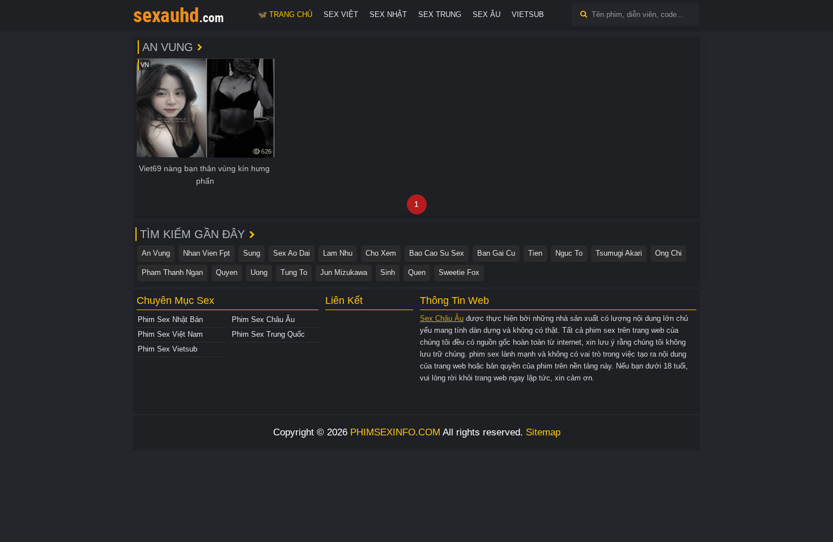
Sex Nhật (388, 14)
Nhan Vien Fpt (206, 253)
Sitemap (543, 432)
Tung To (293, 272)
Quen (417, 272)
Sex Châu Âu (442, 318)
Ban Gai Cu (496, 253)
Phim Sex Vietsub (167, 349)
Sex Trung (439, 14)
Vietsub (528, 14)
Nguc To (569, 253)
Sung (251, 253)
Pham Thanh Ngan (172, 272)
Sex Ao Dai (291, 253)
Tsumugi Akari (619, 253)
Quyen (226, 272)
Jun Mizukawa (343, 272)
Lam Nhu (337, 253)
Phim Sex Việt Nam (170, 334)
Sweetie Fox (459, 272)
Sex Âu (486, 14)
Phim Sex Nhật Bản (170, 319)
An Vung (156, 253)
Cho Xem (381, 253)
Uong (258, 272)
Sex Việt (341, 14)
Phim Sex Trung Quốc (268, 334)
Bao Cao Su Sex (436, 253)
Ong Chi (668, 253)
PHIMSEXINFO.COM (395, 432)
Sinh (387, 272)
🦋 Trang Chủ (285, 14)
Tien (535, 253)
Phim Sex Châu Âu (263, 319)
